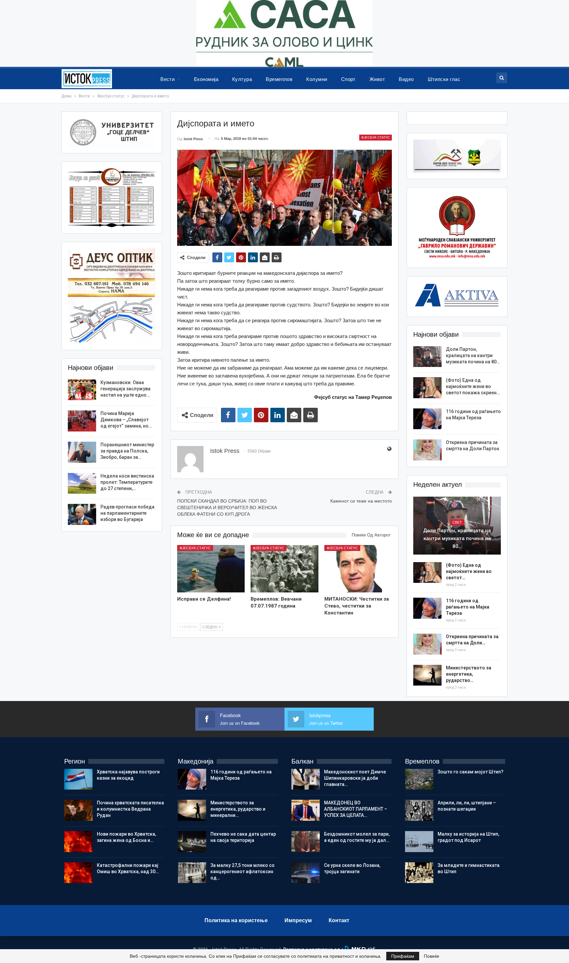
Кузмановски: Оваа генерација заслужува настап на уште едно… (125, 389)
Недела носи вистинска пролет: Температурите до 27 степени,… (127, 482)
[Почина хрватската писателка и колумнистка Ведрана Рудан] (78, 810)
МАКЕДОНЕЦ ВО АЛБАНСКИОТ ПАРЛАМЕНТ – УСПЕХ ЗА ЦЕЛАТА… (355, 809)
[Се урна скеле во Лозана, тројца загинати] (305, 872)
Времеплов (279, 79)
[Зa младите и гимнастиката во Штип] (419, 872)
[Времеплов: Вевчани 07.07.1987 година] (284, 568)
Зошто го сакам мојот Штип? (470, 771)
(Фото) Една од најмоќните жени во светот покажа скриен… (473, 386)
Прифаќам (402, 956)
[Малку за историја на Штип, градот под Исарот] (419, 841)
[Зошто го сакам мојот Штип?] (419, 779)
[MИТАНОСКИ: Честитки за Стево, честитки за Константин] (358, 568)
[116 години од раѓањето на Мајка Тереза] (427, 418)
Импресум (298, 920)
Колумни (316, 79)
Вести (167, 79)
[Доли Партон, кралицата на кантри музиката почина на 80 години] (427, 356)
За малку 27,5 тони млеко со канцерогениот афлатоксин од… (242, 871)
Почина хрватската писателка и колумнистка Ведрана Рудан (130, 809)
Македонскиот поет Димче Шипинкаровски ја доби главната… (355, 778)
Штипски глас (444, 79)
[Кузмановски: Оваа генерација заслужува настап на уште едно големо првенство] (82, 390)
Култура (242, 79)
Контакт (339, 920)
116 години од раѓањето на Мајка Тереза (467, 607)
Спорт (348, 79)
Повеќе (431, 956)
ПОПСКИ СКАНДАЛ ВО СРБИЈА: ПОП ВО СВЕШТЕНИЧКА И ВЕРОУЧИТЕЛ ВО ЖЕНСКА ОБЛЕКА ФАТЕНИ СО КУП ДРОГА (227, 507)
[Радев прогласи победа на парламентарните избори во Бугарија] (82, 514)
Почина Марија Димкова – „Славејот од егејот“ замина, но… (126, 420)
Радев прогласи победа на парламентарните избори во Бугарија (127, 513)
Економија (206, 79)
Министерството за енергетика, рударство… (468, 674)
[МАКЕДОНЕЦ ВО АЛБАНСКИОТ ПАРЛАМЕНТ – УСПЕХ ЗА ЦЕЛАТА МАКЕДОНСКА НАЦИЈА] (305, 810)
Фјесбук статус (375, 137)
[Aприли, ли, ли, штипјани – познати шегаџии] (419, 810)
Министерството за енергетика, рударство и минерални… (237, 809)
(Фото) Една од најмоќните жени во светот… (469, 571)
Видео (406, 79)
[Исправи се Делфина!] (211, 568)
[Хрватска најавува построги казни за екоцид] (78, 779)
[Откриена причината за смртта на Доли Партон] (427, 449)
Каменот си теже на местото (361, 501)
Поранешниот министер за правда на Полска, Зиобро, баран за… (127, 451)
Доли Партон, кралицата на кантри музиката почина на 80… (473, 355)
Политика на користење (236, 920)
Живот (377, 79)
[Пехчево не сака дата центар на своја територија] (192, 841)
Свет (457, 522)
